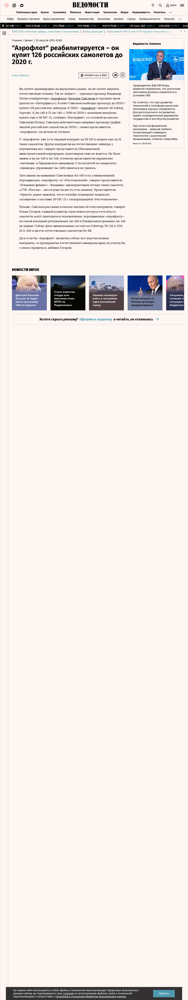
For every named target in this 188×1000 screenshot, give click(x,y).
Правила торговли (28, 19)
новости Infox (25, 270)
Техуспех (169, 19)
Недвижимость (141, 12)
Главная (17, 40)
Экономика (59, 12)
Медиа (125, 12)
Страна (131, 19)
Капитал (119, 19)
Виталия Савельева (81, 98)
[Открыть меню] (182, 5)
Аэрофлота (58, 98)
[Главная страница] (90, 5)
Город (71, 19)
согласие (68, 993)
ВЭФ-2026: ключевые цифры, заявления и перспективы (45, 31)
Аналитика (103, 19)
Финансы (75, 12)
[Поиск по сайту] (160, 5)
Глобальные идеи (26, 12)
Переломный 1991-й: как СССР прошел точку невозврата (140, 31)
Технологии (110, 12)
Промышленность (149, 19)
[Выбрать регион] (153, 5)
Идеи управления (54, 19)
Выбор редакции (93, 31)
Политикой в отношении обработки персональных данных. (90, 996)
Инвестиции (92, 12)
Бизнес (45, 12)
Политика (159, 12)
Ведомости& (86, 19)
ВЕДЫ (10, 19)
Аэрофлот (88, 108)
